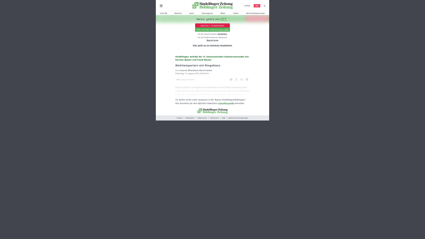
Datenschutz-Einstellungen (238, 118)
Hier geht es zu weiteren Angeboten (212, 45)
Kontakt (179, 118)
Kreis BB (163, 13)
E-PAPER (247, 6)
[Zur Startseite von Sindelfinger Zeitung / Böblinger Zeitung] (212, 5)
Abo (257, 6)
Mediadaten (189, 118)
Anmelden (222, 34)
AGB (223, 118)
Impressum (214, 118)
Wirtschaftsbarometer (255, 13)
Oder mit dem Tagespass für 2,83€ (213, 30)
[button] (173, 6)
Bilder (222, 13)
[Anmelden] (264, 6)
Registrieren (212, 40)
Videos (236, 13)
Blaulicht (178, 13)
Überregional (207, 13)
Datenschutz (202, 118)
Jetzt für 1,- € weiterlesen (212, 25)
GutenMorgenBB (226, 103)
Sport (191, 13)
